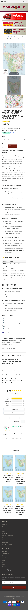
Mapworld (9, 596)
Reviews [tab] (6, 418)
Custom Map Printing (7, 535)
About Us (4, 524)
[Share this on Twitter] (7, 348)
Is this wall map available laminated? (11, 367)
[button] (21, 438)
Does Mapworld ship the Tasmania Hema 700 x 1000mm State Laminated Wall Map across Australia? (12, 380)
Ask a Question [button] (14, 413)
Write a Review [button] (14, 409)
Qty (3, 143)
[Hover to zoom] (14, 58)
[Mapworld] (14, 7)
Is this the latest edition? (8, 371)
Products (10, 36)
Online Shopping (6, 526)
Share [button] (6, 438)
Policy (3, 531)
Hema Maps (5, 540)
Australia (4, 551)
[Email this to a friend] (14, 348)
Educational (5, 542)
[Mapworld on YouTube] (5, 570)
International (5, 555)
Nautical (4, 560)
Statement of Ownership (8, 529)
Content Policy (5, 533)
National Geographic (7, 544)
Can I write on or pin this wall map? (11, 375)
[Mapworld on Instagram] (8, 570)
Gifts (3, 564)
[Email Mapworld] (10, 570)
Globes (4, 566)
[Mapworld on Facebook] (3, 570)
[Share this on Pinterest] (11, 348)
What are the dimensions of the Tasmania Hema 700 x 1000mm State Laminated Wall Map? (11, 361)
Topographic (5, 553)
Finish (3, 136)
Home (5, 36)
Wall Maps (4, 558)
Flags (3, 562)
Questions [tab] (15, 418)
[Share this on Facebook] (9, 348)
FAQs (3, 537)
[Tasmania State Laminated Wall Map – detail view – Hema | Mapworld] (14, 101)
